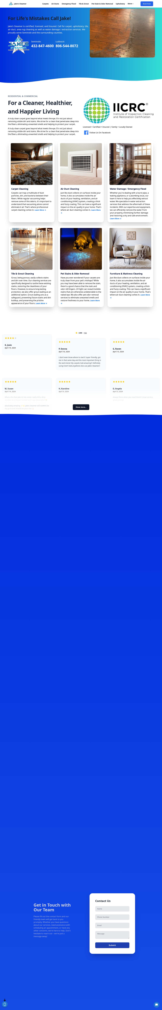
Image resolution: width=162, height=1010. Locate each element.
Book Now (147, 4)
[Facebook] (86, 132)
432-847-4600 (42, 45)
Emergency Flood (69, 4)
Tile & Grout (84, 4)
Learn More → (40, 210)
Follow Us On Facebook (100, 132)
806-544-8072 (67, 45)
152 (85, 333)
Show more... (81, 407)
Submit (112, 945)
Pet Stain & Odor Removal (102, 4)
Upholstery (120, 4)
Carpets (45, 4)
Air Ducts (55, 4)
